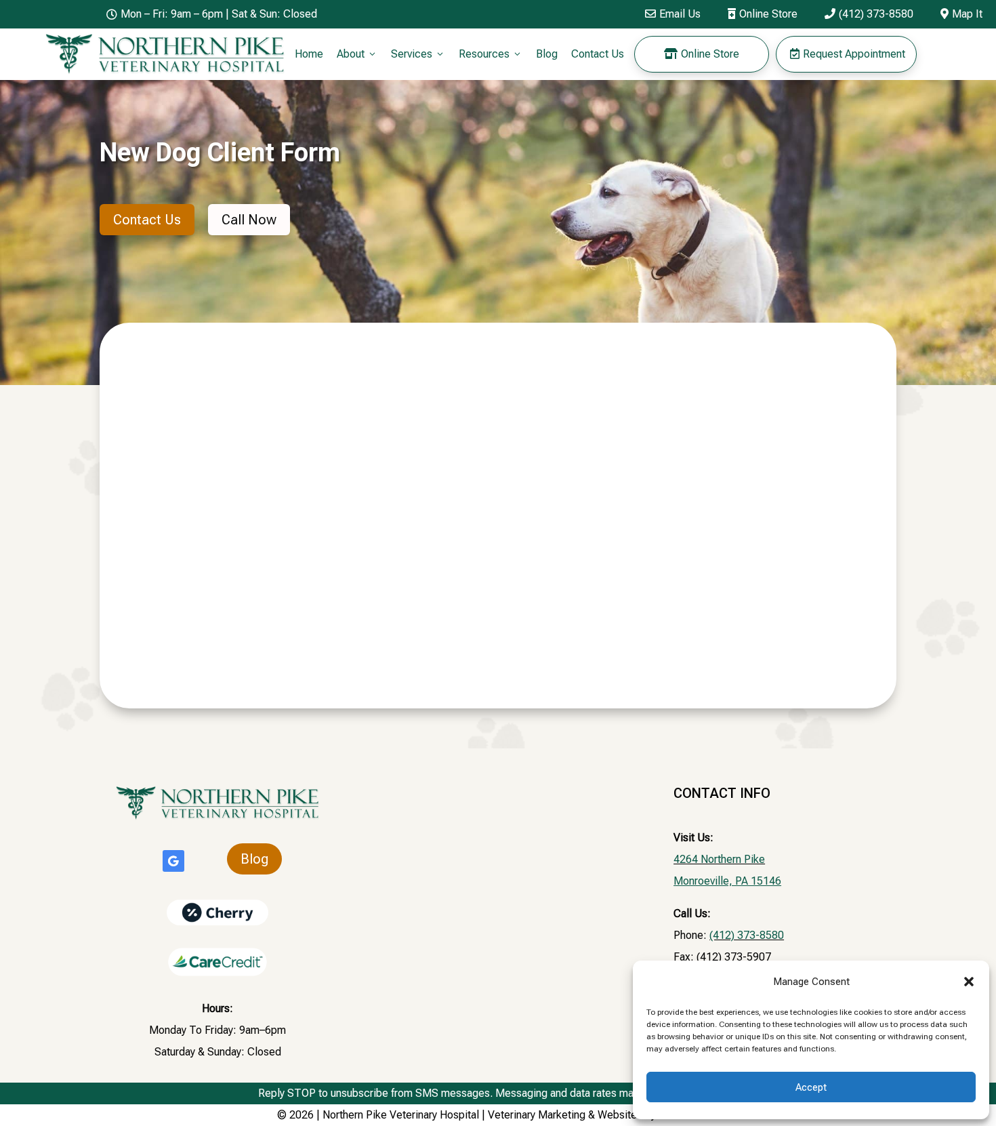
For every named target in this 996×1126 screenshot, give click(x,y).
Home (309, 53)
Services (418, 53)
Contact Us (597, 53)
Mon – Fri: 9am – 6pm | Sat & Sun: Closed (211, 13)
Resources (490, 53)
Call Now (249, 220)
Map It (961, 13)
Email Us (673, 13)
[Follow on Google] (173, 861)
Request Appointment (847, 53)
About (357, 53)
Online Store (762, 13)
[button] (969, 981)
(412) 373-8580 (869, 13)
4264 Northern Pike (719, 859)
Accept (811, 1087)
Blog (547, 53)
